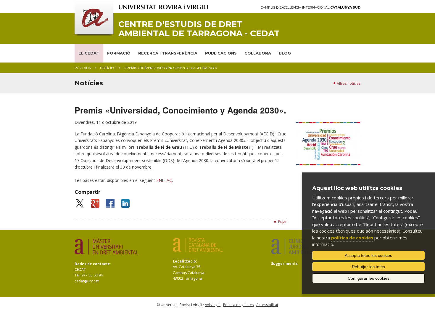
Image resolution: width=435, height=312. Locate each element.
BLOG (285, 53)
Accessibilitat (267, 304)
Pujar (282, 221)
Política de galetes (238, 304)
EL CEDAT (88, 53)
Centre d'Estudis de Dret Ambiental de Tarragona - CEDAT (199, 29)
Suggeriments (284, 263)
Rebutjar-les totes (368, 266)
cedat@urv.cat (87, 281)
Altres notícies (348, 83)
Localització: (185, 261)
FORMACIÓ (118, 53)
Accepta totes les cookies (368, 255)
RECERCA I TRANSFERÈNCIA (167, 53)
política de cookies (352, 238)
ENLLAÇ (164, 180)
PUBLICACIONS (221, 53)
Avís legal (212, 304)
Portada (83, 68)
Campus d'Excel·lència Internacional (310, 7)
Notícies (107, 68)
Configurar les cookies (368, 278)
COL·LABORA (257, 53)
